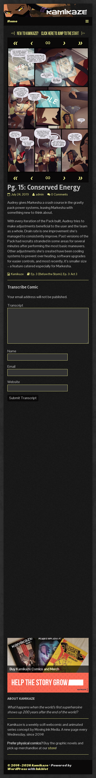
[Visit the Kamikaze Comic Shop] (48, 655)
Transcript (15, 305)
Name (11, 351)
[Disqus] (48, 461)
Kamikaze (17, 274)
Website (13, 382)
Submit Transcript (23, 398)
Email (11, 366)
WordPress (17, 768)
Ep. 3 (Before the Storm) (46, 274)
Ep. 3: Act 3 (70, 274)
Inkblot (42, 768)
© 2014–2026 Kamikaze (27, 765)
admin (39, 194)
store (52, 748)
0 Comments (59, 194)
